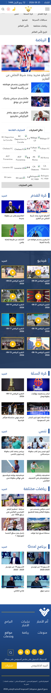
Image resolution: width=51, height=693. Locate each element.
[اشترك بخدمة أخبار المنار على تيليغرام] (41, 652)
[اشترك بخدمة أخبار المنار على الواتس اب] (34, 652)
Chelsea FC (8, 148)
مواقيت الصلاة (8, 681)
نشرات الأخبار (25, 623)
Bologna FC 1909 (45, 177)
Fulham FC (45, 148)
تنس (16, 14)
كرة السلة (28, 14)
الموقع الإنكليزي (44, 681)
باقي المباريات (25, 185)
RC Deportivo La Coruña (8, 138)
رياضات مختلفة (40, 26)
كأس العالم (23, 26)
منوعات (42, 632)
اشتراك (9, 665)
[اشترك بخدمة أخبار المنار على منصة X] (27, 652)
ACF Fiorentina (7, 157)
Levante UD (8, 167)
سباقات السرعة (39, 20)
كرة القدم (42, 14)
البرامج (9, 621)
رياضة (25, 632)
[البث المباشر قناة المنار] (20, 652)
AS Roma (45, 157)
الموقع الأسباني (20, 681)
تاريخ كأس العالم (39, 32)
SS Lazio (7, 177)
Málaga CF (45, 138)
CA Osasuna (45, 167)
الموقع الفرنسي (32, 681)
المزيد (4, 195)
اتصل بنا (26, 684)
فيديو (24, 20)
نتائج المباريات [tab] (36, 130)
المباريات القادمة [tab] (17, 130)
